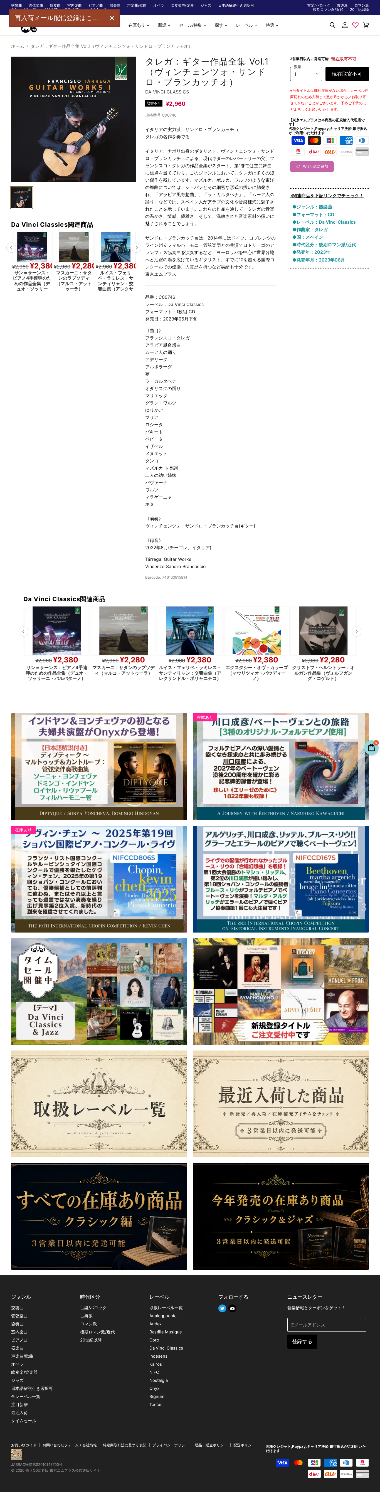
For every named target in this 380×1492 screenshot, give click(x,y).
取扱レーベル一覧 (166, 1307)
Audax (155, 1323)
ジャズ (206, 5)
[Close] (112, 18)
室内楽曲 (74, 5)
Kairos (155, 1364)
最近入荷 (19, 1412)
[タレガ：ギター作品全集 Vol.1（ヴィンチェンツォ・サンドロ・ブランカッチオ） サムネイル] (22, 198)
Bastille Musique (165, 1332)
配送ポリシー (244, 1445)
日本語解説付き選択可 (236, 5)
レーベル (245, 25)
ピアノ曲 (95, 5)
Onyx (154, 1388)
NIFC (154, 1372)
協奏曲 (55, 5)
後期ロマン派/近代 (328, 10)
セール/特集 (191, 25)
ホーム (17, 46)
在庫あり (137, 25)
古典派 (342, 5)
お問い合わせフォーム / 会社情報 (70, 1445)
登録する (302, 1341)
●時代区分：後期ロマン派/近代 (324, 244)
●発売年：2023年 (311, 252)
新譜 (162, 25)
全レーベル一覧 (25, 1396)
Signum (156, 1396)
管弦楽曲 (36, 5)
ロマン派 (361, 5)
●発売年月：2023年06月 (318, 260)
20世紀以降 (359, 10)
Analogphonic (162, 1315)
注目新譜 (19, 1404)
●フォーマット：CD (313, 214)
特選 (270, 25)
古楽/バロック (318, 5)
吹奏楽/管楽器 (182, 5)
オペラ (158, 5)
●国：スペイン (307, 237)
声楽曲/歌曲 (137, 5)
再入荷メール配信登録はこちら (60, 17)
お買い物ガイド (23, 1445)
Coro (154, 1340)
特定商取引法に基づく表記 (124, 1445)
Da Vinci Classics (167, 92)
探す (219, 25)
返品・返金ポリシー (211, 1445)
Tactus (155, 1404)
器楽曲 (115, 5)
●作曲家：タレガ (310, 229)
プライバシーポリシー (170, 1445)
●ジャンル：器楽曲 (312, 206)
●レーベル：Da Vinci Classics (324, 222)
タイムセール (23, 1420)
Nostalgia (158, 1380)
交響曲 (16, 5)
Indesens (158, 1356)
